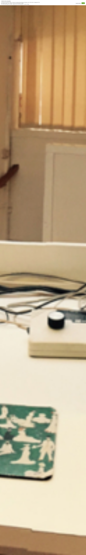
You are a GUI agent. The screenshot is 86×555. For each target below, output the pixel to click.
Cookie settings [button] (78, 3)
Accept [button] (83, 3)
